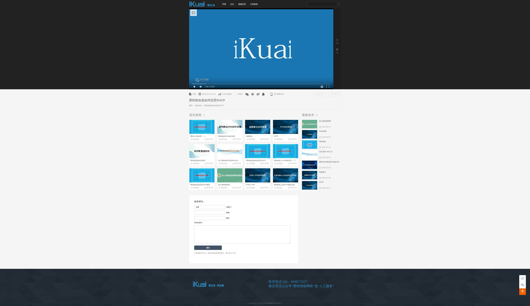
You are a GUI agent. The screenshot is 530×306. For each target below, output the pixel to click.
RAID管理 (323, 131)
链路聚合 (322, 172)
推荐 (337, 43)
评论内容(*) (198, 223)
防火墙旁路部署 (325, 121)
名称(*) (228, 207)
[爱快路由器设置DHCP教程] (201, 182)
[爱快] (208, 284)
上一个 (320, 94)
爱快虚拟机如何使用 (197, 160)
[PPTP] (285, 133)
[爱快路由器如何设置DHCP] (257, 158)
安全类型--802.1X (325, 152)
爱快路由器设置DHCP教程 (200, 185)
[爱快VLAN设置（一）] (201, 133)
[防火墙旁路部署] (229, 182)
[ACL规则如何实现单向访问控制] (229, 158)
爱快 (202, 4)
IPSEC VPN (250, 185)
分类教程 (254, 4)
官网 (224, 4)
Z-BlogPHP (270, 303)
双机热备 (322, 141)
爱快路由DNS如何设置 (226, 136)
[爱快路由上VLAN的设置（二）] (285, 158)
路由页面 (198, 106)
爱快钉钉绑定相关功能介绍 (329, 162)
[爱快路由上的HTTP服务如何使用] (285, 182)
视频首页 (242, 4)
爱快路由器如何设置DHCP (214, 106)
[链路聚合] (257, 133)
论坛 (232, 4)
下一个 (334, 94)
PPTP (321, 182)
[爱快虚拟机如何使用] (201, 158)
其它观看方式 (279, 94)
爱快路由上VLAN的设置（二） (285, 160)
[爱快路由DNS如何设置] (229, 133)
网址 (228, 218)
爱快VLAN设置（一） (198, 136)
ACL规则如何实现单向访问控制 (229, 160)
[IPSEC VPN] (257, 182)
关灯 (337, 53)
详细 (194, 94)
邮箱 (228, 213)
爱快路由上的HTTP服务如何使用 (285, 185)
